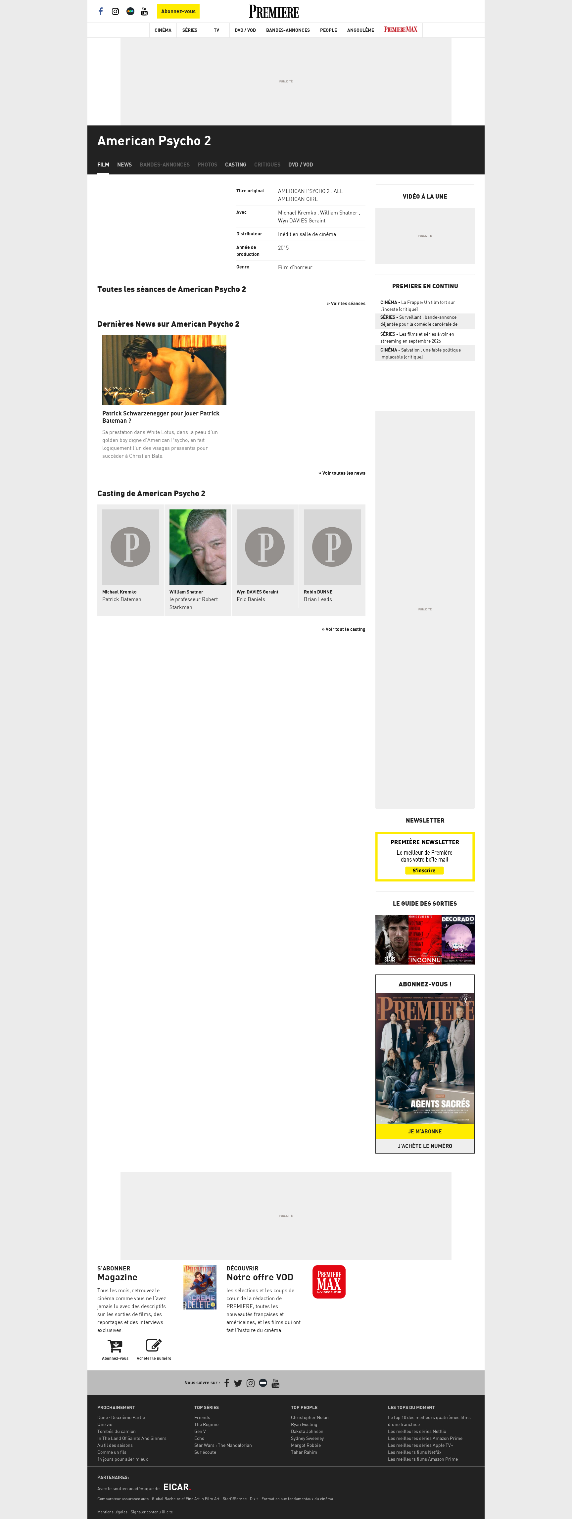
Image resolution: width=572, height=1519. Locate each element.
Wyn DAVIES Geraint (301, 220)
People (328, 30)
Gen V (200, 1431)
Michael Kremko (297, 212)
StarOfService (235, 1498)
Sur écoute (205, 1452)
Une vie (104, 1424)
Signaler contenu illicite (152, 1511)
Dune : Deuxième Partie (121, 1417)
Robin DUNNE (318, 591)
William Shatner (339, 212)
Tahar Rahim (304, 1452)
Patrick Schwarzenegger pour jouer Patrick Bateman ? (160, 417)
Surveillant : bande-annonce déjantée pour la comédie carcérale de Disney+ (418, 321)
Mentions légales (112, 1511)
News (124, 164)
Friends (202, 1417)
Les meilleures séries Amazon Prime (425, 1438)
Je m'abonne (425, 1131)
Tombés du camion (116, 1431)
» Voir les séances (346, 303)
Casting (235, 164)
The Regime (206, 1424)
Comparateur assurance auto (123, 1498)
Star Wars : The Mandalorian (223, 1445)
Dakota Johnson (307, 1431)
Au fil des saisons (115, 1445)
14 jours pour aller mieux (122, 1459)
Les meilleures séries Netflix (417, 1431)
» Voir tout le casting (343, 629)
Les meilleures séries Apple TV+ (420, 1445)
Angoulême (360, 30)
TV (216, 30)
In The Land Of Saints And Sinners (132, 1438)
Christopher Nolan (310, 1417)
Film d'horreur (295, 267)
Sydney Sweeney (307, 1438)
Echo (199, 1438)
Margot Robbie (306, 1445)
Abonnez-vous (178, 11)
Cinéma (163, 30)
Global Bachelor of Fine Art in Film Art (185, 1498)
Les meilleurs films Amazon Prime (423, 1459)
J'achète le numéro (425, 1146)
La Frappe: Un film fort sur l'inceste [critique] (417, 305)
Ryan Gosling (304, 1424)
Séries (189, 30)
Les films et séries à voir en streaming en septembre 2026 (417, 337)
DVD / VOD (245, 30)
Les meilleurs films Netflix (415, 1452)
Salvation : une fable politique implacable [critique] (420, 353)
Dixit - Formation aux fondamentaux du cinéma (291, 1498)
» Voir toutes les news (341, 473)
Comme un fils (111, 1452)
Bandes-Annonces (288, 30)
